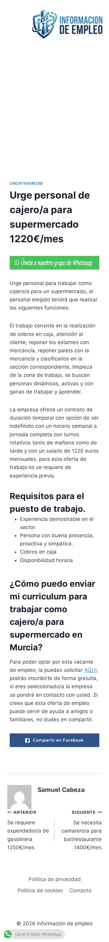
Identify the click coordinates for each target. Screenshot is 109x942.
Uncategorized (26, 183)
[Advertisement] (54, 105)
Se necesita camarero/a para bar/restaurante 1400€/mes (81, 830)
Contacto (80, 890)
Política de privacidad (54, 879)
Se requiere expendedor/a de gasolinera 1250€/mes (28, 830)
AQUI (90, 670)
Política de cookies (40, 890)
